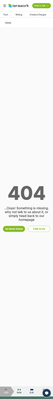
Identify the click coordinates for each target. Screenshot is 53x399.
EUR (32, 392)
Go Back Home (14, 228)
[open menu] (4, 5)
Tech (5, 14)
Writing (18, 14)
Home (8, 22)
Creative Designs (38, 14)
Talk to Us (39, 228)
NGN (19, 392)
